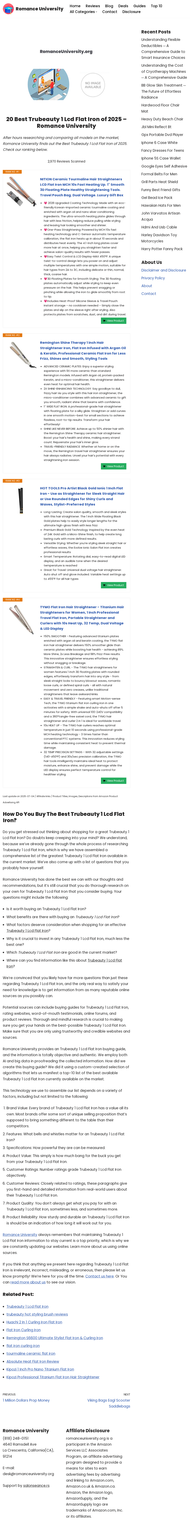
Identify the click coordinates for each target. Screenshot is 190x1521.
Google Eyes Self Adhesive (164, 166)
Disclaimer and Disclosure (163, 270)
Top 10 (156, 6)
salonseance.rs (36, 1485)
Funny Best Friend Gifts (160, 189)
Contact (109, 11)
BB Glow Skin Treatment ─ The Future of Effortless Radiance (163, 91)
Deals (123, 6)
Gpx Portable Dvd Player (162, 134)
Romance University (20, 1234)
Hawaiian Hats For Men (161, 205)
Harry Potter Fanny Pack (162, 248)
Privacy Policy (153, 278)
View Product (115, 321)
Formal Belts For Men (159, 174)
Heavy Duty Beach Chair (162, 119)
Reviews (93, 6)
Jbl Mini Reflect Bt (156, 126)
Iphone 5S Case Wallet (161, 158)
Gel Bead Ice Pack (156, 197)
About (146, 285)
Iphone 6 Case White (159, 142)
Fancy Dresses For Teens (162, 150)
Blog (109, 6)
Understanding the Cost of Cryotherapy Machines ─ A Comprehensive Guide (164, 71)
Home (75, 6)
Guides (139, 6)
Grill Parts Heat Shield (159, 181)
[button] (96, 11)
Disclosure (131, 11)
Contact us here (99, 1276)
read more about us (28, 1282)
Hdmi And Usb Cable (159, 227)
